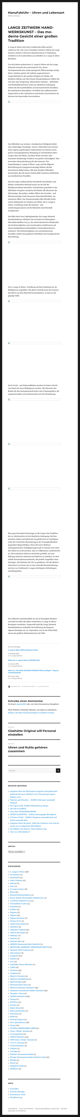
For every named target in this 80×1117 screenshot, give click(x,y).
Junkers (13, 959)
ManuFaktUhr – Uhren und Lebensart (36, 12)
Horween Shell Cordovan (20, 950)
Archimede (14, 878)
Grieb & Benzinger (17, 933)
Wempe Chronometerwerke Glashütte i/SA (27, 1057)
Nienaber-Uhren (17, 993)
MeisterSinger (16, 982)
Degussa (13, 912)
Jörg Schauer (15, 953)
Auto (12, 886)
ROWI (12, 1017)
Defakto (13, 909)
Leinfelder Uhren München (21, 964)
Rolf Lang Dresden (17, 1011)
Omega (13, 999)
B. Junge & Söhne (17, 889)
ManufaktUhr (15, 686)
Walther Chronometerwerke (21, 1054)
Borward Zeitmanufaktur (20, 895)
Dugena (13, 915)
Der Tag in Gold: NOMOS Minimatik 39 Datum (29, 806)
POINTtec (14, 1002)
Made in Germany (17, 976)
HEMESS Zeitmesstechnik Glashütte (25, 944)
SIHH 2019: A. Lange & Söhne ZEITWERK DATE (24, 660)
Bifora (12, 892)
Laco (12, 962)
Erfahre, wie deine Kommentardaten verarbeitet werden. (31, 713)
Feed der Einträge (17, 1092)
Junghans (14, 956)
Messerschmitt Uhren (19, 985)
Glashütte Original (17, 930)
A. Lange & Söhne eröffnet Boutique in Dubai (23, 650)
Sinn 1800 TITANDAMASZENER (23, 812)
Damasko (14, 906)
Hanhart (13, 938)
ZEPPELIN (14, 1069)
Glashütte (14, 927)
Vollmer (13, 1048)
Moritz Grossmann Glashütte (22, 988)
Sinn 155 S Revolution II (20, 832)
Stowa (12, 1025)
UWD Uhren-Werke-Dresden (22, 1040)
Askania (13, 883)
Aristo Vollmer (16, 880)
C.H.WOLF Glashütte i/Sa (20, 901)
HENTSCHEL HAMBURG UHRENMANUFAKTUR (29, 947)
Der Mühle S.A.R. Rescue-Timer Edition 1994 (28, 829)
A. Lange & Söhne (43, 686)
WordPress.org (16, 1097)
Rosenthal (14, 1014)
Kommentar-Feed (17, 1095)
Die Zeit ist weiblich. (18, 809)
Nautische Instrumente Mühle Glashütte (27, 991)
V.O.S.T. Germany (17, 1043)
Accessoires (15, 875)
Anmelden (14, 1089)
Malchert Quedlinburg (19, 979)
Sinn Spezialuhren (17, 1022)
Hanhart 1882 (15, 941)
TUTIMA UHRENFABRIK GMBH (23, 1028)
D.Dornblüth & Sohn (18, 904)
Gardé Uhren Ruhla (18, 924)
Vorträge (13, 1051)
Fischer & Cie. (15, 921)
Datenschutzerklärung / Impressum (47, 1109)
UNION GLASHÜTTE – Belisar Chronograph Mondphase (33, 814)
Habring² (14, 935)
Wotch (13, 1063)
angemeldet (21, 704)
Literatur (14, 970)
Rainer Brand (15, 1008)
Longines (14, 973)
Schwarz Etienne (17, 1019)
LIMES (13, 967)
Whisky (13, 1060)
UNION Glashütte (17, 1037)
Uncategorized (16, 1034)
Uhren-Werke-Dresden (20, 1031)
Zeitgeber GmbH (17, 1066)
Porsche (13, 1005)
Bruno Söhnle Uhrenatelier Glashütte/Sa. (27, 898)
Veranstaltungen (17, 1046)
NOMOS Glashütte (17, 996)
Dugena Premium (17, 918)
